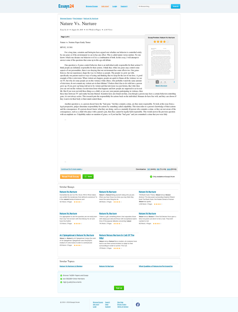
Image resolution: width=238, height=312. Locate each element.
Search (107, 302)
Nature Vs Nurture (107, 191)
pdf (158, 169)
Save (90, 176)
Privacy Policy (121, 304)
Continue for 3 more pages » (71, 169)
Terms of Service (122, 307)
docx (169, 169)
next (174, 82)
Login (114, 6)
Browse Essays (92, 6)
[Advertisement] (119, 140)
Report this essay (161, 86)
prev (148, 82)
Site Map (120, 302)
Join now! (105, 6)
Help (106, 304)
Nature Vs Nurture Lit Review (71, 266)
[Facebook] (138, 306)
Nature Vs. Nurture (68, 191)
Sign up (119, 288)
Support (124, 6)
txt (148, 169)
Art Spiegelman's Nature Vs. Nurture (77, 235)
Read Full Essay (70, 176)
